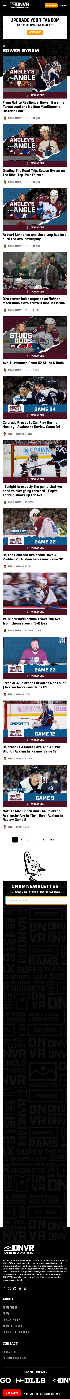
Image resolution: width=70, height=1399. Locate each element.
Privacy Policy (11, 1319)
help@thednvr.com (14, 1358)
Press (6, 1313)
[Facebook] (4, 1288)
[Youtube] (20, 1288)
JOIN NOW (35, 32)
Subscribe (51, 5)
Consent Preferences (16, 1332)
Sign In (63, 5)
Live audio (11, 1392)
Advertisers (10, 1307)
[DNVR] (50, 1380)
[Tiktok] (25, 1288)
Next (52, 839)
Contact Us (9, 1351)
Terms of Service (13, 1326)
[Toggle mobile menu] (4, 5)
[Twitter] (9, 1288)
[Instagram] (14, 1288)
